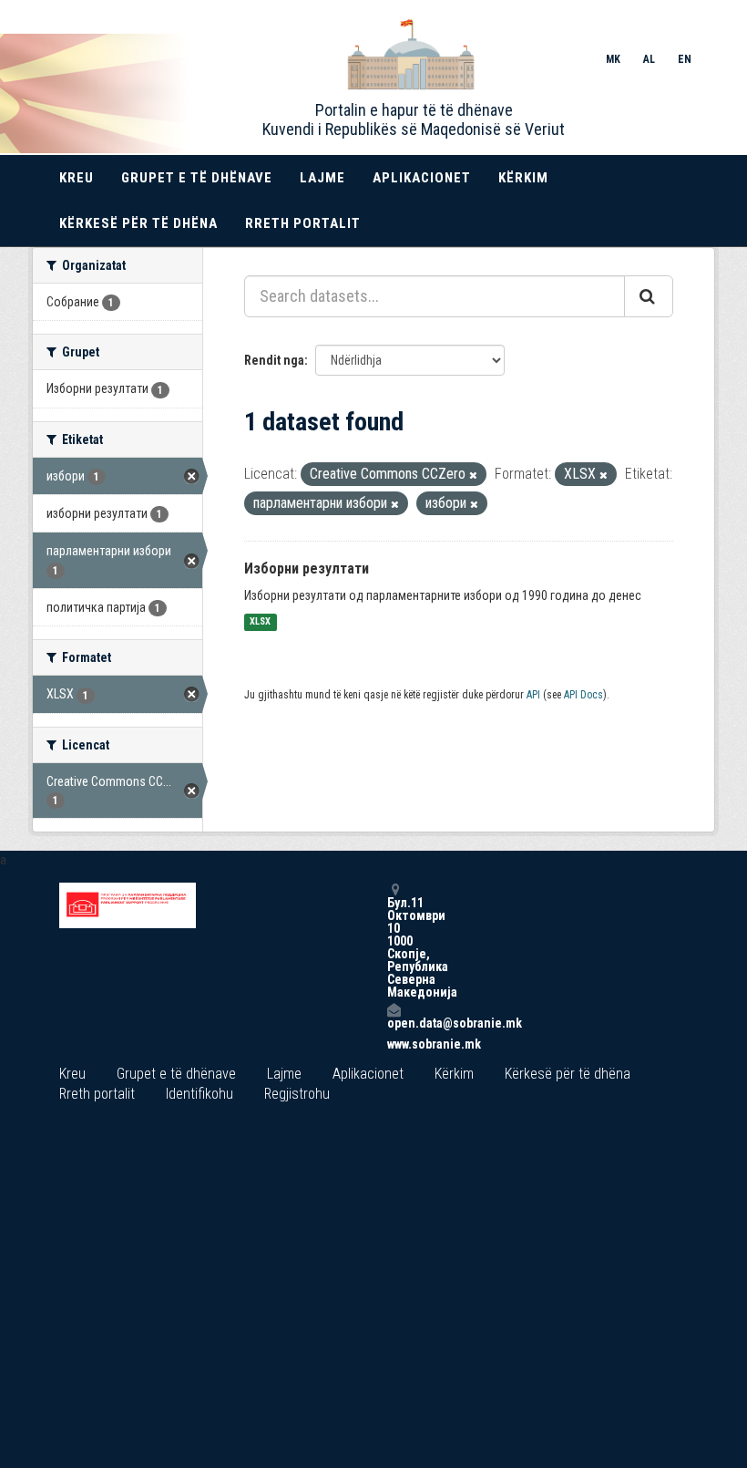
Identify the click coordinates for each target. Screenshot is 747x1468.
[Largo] (473, 475)
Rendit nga (274, 360)
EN (684, 59)
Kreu (76, 178)
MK (613, 59)
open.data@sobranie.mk (393, 1022)
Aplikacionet (422, 178)
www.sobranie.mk (393, 1044)
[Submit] (648, 296)
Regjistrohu (297, 1093)
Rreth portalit (303, 223)
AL (649, 59)
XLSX (260, 622)
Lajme (322, 178)
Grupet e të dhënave (196, 178)
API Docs (583, 694)
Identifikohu (199, 1093)
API (533, 694)
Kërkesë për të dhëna (138, 223)
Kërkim (523, 178)
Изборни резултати (306, 568)
